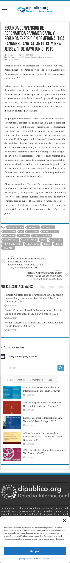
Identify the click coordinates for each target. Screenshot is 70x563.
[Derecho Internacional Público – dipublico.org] (35, 8)
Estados (23, 235)
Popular (21, 379)
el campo (32, 231)
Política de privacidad (42, 559)
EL (21, 231)
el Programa (50, 231)
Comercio (48, 227)
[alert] (35, 356)
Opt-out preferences (25, 559)
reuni (58, 244)
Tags (49, 379)
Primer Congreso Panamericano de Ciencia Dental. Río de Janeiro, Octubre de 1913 (33, 324)
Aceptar (35, 551)
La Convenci (11, 240)
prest (47, 244)
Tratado (8, 248)
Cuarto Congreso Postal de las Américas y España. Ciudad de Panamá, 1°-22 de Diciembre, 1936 (33, 312)
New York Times (13, 244)
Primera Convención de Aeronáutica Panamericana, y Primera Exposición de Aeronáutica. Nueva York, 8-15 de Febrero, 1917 (27, 262)
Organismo (33, 244)
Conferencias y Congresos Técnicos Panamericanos (30, 57)
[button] (64, 520)
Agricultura (15, 227)
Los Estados (29, 240)
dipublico (12, 55)
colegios (33, 227)
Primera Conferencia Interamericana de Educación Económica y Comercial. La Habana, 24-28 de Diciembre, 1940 (33, 298)
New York (56, 240)
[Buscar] (60, 368)
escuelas (9, 235)
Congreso (9, 231)
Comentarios (36, 379)
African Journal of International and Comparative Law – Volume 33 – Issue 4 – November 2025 (44, 436)
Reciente (8, 379)
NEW (43, 240)
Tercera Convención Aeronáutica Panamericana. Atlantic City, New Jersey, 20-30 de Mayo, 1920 (44, 274)
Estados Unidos (42, 235)
